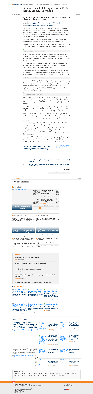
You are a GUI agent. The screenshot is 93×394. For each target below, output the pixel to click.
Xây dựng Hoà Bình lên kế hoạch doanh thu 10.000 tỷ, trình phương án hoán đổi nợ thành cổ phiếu (24, 239)
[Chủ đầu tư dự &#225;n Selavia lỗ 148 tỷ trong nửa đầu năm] (64, 362)
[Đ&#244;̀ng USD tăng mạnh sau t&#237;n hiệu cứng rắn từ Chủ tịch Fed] (51, 304)
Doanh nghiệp (17, 5)
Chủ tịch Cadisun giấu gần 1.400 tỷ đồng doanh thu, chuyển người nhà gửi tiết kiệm (48, 235)
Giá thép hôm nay (17, 375)
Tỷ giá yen (36, 373)
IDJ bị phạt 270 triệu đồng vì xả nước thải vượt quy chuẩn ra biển (47, 239)
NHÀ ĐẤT (40, 382)
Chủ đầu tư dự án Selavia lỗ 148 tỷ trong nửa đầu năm (74, 361)
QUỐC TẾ (31, 382)
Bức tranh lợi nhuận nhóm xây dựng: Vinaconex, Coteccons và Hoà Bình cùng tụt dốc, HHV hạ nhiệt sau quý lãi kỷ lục (23, 230)
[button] (40, 208)
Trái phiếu (64, 4)
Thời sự (49, 354)
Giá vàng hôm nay (17, 373)
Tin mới (17, 255)
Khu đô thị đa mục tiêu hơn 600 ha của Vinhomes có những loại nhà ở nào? (33, 282)
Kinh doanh (50, 344)
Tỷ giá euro (41, 373)
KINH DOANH (59, 382)
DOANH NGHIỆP (52, 382)
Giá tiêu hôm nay (59, 373)
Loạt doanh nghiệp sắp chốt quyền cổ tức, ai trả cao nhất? (48, 243)
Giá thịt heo (30, 375)
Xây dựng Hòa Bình (25, 181)
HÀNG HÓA (26, 382)
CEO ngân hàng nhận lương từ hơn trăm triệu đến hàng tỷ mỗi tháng (74, 324)
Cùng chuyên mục (42, 216)
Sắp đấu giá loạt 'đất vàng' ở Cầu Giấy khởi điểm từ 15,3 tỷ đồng (30, 263)
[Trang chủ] (14, 382)
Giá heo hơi (47, 373)
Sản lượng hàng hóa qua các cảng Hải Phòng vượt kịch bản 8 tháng (35, 308)
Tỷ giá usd (31, 373)
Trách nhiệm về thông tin (19, 392)
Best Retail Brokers (47, 375)
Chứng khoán (17, 278)
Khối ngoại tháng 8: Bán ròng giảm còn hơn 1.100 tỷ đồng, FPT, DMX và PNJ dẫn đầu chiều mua (35, 275)
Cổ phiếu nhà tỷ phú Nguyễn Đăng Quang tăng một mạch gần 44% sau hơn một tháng (35, 294)
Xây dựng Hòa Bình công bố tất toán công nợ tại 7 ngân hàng (40, 25)
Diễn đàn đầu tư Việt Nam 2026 (58, 375)
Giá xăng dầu (73, 373)
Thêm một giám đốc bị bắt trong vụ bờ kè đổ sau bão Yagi (53, 351)
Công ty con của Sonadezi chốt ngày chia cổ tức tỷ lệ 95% (47, 246)
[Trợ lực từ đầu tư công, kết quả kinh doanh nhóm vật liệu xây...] (40, 201)
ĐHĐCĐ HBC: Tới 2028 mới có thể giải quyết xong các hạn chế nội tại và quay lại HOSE (23, 235)
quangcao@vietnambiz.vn (71, 386)
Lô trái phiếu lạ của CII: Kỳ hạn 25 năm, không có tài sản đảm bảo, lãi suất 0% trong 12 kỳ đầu (47, 230)
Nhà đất (16, 259)
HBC (18, 181)
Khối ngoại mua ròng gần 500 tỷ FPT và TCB (36, 362)
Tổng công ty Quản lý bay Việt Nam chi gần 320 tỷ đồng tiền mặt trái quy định (19, 294)
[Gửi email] (79, 14)
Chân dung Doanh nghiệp (46, 4)
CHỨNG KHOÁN (46, 382)
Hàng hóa (30, 312)
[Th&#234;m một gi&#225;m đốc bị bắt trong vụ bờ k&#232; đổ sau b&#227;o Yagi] (43, 351)
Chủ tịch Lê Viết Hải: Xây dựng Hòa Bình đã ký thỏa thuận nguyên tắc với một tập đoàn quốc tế (47, 23)
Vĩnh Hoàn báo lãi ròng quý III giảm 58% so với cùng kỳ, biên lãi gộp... (50, 192)
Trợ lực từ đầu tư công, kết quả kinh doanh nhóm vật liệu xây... (50, 200)
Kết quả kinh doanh (28, 4)
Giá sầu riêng (24, 375)
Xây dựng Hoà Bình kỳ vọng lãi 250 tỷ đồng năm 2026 (23, 247)
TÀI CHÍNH (36, 382)
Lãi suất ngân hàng (66, 373)
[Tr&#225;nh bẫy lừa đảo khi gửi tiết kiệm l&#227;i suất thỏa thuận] (64, 351)
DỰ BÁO (21, 382)
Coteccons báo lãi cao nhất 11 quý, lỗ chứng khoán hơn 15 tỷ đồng (37, 147)
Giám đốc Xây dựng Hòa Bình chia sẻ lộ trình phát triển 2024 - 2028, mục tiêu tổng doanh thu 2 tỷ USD (49, 165)
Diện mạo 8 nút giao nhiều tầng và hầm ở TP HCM (27, 257)
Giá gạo (35, 375)
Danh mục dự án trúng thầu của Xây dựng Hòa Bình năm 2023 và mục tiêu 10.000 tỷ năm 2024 (49, 160)
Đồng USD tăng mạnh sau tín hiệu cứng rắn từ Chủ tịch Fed (51, 307)
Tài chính (16, 271)
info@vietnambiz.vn (20, 391)
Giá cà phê (52, 373)
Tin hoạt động (57, 4)
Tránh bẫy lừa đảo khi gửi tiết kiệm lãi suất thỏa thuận (28, 269)
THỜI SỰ (17, 382)
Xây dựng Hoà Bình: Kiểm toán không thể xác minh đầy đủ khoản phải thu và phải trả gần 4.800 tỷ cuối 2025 (24, 243)
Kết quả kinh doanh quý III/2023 (22, 207)
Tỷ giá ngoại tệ (25, 373)
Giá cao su (40, 375)
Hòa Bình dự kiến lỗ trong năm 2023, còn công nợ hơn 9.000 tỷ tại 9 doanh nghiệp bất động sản (47, 22)
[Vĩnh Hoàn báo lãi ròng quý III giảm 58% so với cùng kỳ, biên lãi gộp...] (40, 192)
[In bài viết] (77, 14)
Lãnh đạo (36, 4)
